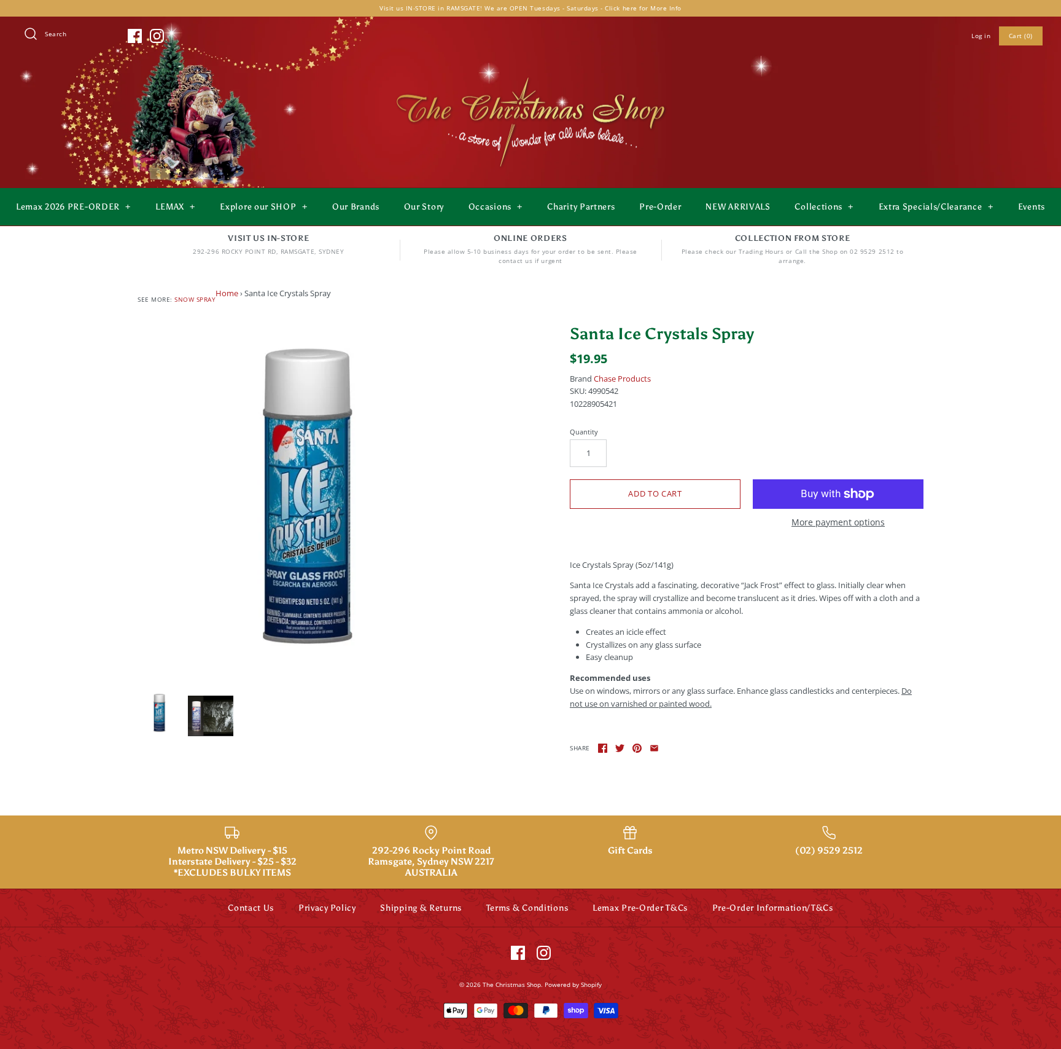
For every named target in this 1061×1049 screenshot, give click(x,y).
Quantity (584, 431)
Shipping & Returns (421, 908)
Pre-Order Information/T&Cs (772, 908)
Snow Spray (195, 299)
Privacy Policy (327, 908)
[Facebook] (135, 36)
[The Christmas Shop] (530, 75)
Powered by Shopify (573, 984)
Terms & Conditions (527, 908)
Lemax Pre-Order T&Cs (640, 908)
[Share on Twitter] (619, 748)
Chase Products (622, 378)
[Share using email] (654, 748)
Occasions (495, 207)
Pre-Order (660, 207)
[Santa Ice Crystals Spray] (314, 501)
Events (1031, 207)
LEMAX (175, 207)
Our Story (424, 207)
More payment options (838, 522)
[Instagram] (157, 36)
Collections (824, 207)
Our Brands (355, 207)
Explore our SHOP (263, 207)
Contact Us (251, 908)
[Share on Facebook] (602, 748)
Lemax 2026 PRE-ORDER (73, 207)
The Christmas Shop (512, 984)
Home (227, 293)
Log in (980, 35)
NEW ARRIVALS (737, 207)
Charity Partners (581, 207)
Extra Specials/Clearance (936, 207)
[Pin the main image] (637, 748)
